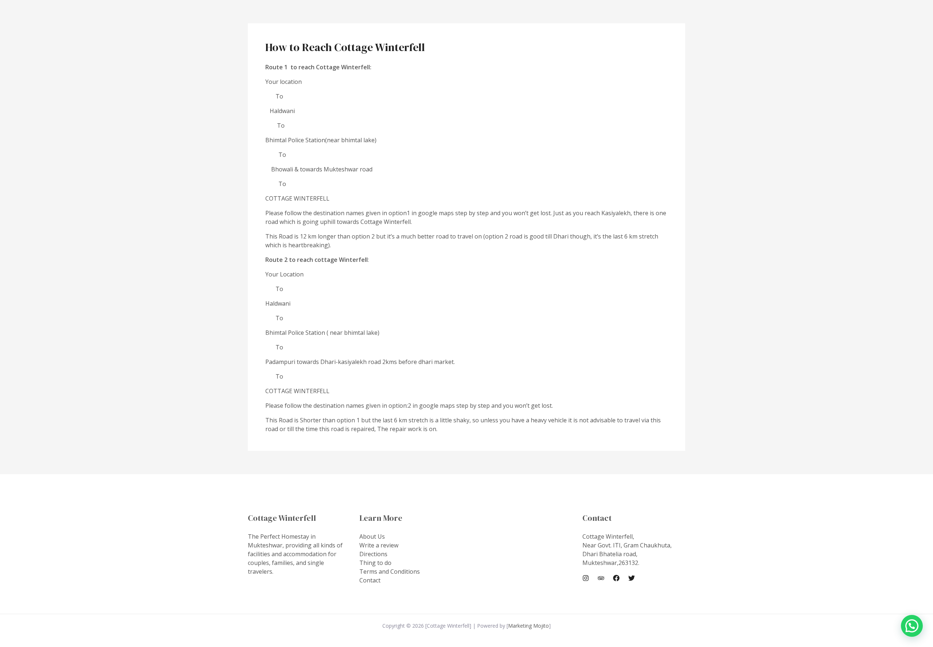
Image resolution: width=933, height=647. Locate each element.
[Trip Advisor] (601, 578)
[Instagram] (585, 578)
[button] (912, 626)
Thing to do (375, 563)
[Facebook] (616, 578)
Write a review (378, 545)
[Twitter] (631, 578)
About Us (372, 536)
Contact (369, 580)
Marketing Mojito (528, 625)
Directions (373, 554)
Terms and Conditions (389, 571)
